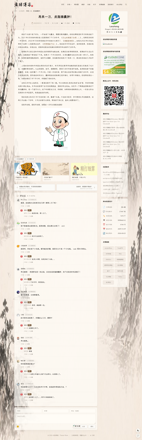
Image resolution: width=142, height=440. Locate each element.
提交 (92, 426)
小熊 (22, 315)
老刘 (22, 384)
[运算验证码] (80, 426)
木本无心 (108, 259)
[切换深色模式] (138, 430)
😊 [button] (18, 426)
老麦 (22, 338)
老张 (104, 119)
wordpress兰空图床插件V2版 (112, 178)
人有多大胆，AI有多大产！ (111, 189)
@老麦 (26, 351)
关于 (94, 4)
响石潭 (23, 361)
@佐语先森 (27, 236)
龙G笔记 (108, 282)
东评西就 (108, 254)
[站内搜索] (126, 4)
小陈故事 (24, 246)
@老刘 (26, 397)
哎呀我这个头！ (50, 44)
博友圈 (76, 4)
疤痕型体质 (68, 41)
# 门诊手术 (30, 159)
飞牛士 (120, 277)
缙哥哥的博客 (108, 265)
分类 (68, 4)
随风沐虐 (120, 271)
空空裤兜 (24, 292)
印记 (120, 254)
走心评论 (119, 4)
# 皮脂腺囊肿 (20, 159)
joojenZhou (108, 248)
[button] (77, 426)
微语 (82, 4)
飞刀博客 (108, 277)
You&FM (120, 248)
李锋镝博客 (120, 259)
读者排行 (111, 4)
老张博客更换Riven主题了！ (112, 186)
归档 (88, 4)
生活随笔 (21, 11)
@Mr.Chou (27, 213)
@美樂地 (27, 282)
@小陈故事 (27, 259)
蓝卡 (108, 271)
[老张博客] (24, 4)
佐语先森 (24, 223)
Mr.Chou (24, 200)
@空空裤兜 (27, 305)
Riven (66, 435)
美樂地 (23, 269)
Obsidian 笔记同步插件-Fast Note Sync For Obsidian (113, 121)
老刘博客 (120, 265)
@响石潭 (27, 374)
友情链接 (102, 4)
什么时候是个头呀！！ (71, 38)
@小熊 (26, 328)
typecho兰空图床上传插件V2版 (113, 182)
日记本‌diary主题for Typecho (112, 193)
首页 (62, 4)
